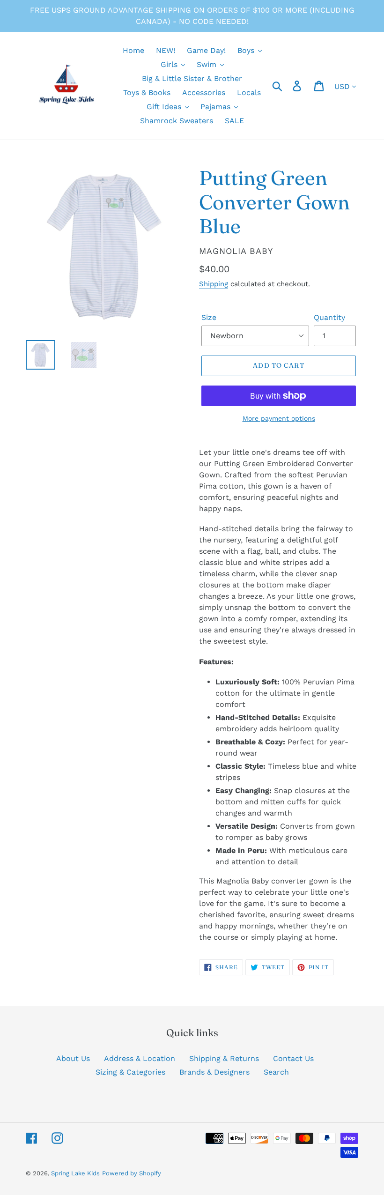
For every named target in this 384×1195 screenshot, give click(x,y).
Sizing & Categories (130, 1072)
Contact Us (293, 1058)
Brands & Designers (214, 1072)
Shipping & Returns (224, 1058)
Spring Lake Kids (75, 1173)
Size (208, 317)
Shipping (213, 284)
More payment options (279, 418)
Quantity (329, 317)
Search (276, 1072)
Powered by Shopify (131, 1173)
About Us (73, 1058)
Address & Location (139, 1058)
